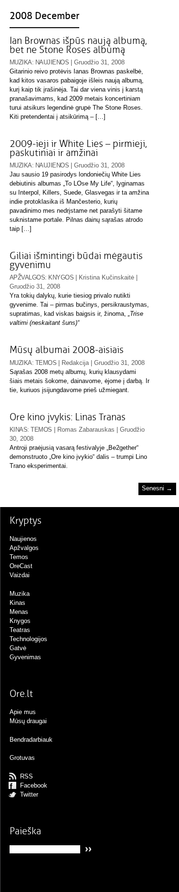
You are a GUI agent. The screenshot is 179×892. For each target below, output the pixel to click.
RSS (26, 776)
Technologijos (28, 639)
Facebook (33, 785)
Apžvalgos (27, 277)
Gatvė (18, 648)
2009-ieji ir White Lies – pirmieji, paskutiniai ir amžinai (78, 148)
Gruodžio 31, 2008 (99, 62)
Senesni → (157, 488)
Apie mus (23, 712)
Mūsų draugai (28, 721)
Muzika (21, 62)
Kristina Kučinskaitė (106, 277)
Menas (19, 611)
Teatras (20, 629)
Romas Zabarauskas (86, 429)
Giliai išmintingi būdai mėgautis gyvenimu (76, 260)
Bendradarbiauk (31, 739)
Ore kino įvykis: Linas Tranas (68, 417)
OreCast (21, 566)
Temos (45, 362)
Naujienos (52, 62)
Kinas (18, 429)
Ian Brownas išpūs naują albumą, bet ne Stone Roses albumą (78, 45)
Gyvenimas (25, 657)
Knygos (61, 277)
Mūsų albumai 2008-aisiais (67, 349)
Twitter (29, 794)
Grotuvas (22, 757)
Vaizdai (20, 575)
